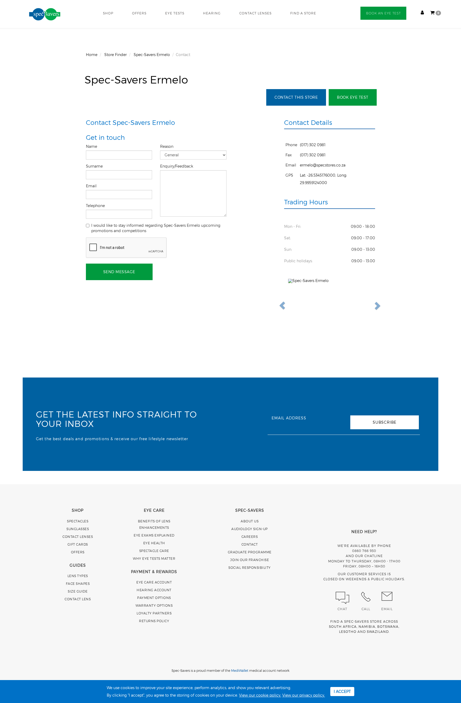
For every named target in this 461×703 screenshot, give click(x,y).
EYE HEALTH (154, 543)
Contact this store (296, 97)
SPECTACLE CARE (154, 551)
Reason (167, 146)
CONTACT (249, 544)
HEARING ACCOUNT (154, 590)
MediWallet (239, 670)
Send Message (119, 271)
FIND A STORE (303, 13)
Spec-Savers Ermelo (136, 79)
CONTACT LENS (78, 599)
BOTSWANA (388, 626)
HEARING (212, 13)
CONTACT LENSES (255, 13)
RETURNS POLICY (154, 621)
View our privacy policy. (303, 695)
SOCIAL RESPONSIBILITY (249, 567)
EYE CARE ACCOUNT (154, 582)
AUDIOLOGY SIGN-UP (249, 529)
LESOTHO (347, 631)
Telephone (96, 205)
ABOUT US (250, 521)
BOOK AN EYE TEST (383, 13)
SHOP (108, 13)
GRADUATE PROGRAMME (250, 552)
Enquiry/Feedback (177, 166)
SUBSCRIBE (384, 422)
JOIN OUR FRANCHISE (249, 560)
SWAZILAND (378, 631)
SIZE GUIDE (78, 591)
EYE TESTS (174, 13)
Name (92, 146)
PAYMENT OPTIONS (154, 597)
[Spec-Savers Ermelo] (329, 305)
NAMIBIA (367, 626)
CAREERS (249, 536)
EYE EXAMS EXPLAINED (154, 535)
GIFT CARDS (77, 544)
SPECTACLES (77, 521)
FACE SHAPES (78, 583)
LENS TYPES (77, 576)
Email (92, 186)
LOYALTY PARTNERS (154, 613)
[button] (294, 305)
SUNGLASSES (77, 529)
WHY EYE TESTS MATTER (154, 558)
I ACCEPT (342, 691)
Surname (95, 166)
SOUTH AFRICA (343, 626)
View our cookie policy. (260, 695)
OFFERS (139, 13)
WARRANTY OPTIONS (154, 605)
